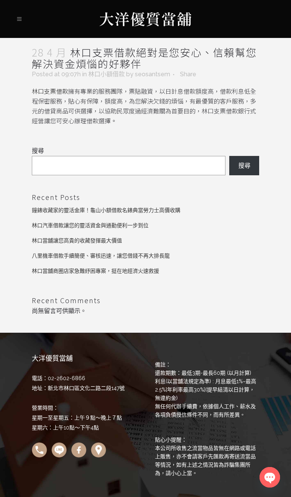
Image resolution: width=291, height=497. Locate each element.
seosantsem (152, 74)
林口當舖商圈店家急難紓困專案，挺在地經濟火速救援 (95, 271)
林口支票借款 (50, 91)
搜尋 (38, 150)
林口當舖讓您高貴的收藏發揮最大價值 (77, 240)
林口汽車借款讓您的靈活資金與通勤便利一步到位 (90, 225)
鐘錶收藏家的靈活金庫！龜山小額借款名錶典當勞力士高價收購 (106, 210)
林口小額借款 (106, 74)
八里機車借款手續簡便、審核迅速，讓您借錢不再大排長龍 (101, 256)
